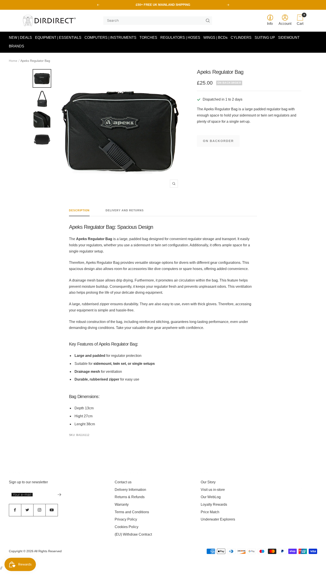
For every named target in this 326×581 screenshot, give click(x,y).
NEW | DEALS (20, 37)
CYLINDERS (241, 37)
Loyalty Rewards (214, 504)
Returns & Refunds (130, 497)
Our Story (208, 482)
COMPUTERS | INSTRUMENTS (110, 37)
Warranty (122, 504)
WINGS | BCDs (215, 37)
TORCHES (148, 37)
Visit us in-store (213, 490)
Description (79, 210)
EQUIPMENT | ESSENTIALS (58, 37)
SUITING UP (265, 37)
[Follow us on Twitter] (27, 510)
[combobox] (156, 20)
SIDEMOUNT (289, 37)
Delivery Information (130, 490)
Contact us (123, 482)
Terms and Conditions (132, 512)
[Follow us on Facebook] (15, 510)
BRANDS (16, 46)
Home (13, 60)
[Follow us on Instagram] (39, 510)
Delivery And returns (125, 210)
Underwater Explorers (218, 519)
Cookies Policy (126, 527)
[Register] (59, 494)
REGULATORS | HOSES (180, 37)
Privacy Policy (126, 519)
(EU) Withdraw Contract (133, 534)
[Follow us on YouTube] (51, 510)
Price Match (210, 512)
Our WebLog (211, 497)
